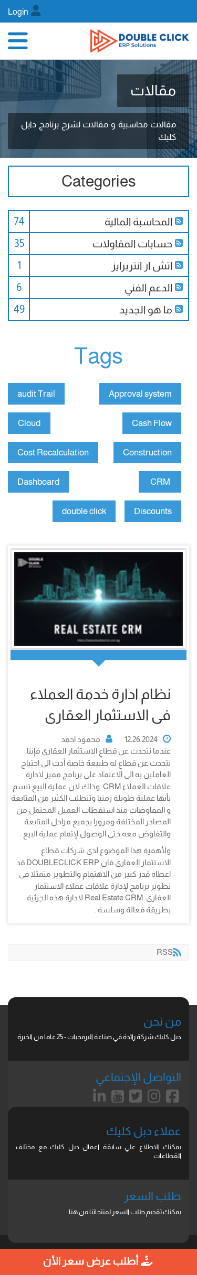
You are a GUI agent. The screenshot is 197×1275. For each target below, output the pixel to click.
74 (19, 221)
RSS (180, 221)
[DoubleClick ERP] (139, 41)
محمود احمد (80, 739)
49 (19, 309)
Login (18, 11)
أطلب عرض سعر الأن (91, 1261)
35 (19, 243)
